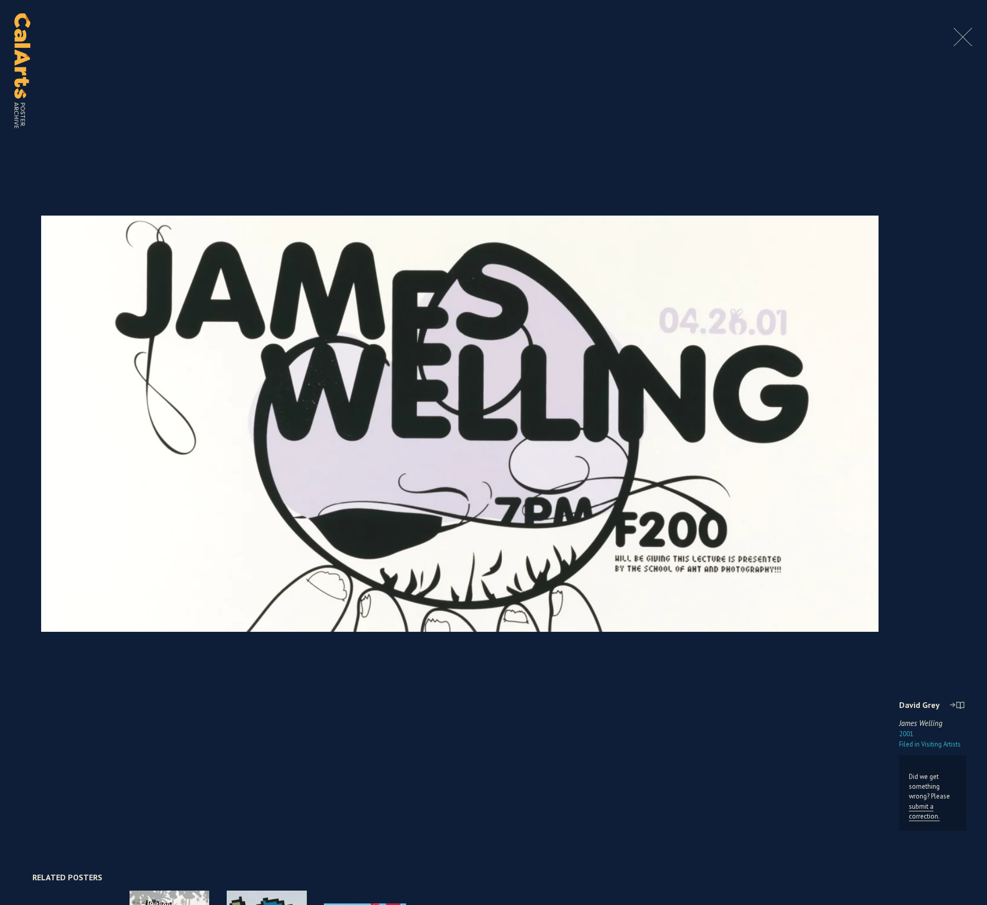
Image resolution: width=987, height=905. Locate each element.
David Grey (919, 705)
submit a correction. (924, 811)
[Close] (963, 43)
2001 (906, 734)
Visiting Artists (930, 744)
